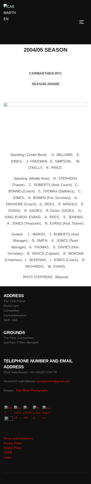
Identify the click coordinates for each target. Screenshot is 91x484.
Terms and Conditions (18, 438)
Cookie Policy (13, 447)
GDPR (8, 452)
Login (7, 457)
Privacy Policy (13, 443)
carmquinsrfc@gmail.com (53, 381)
